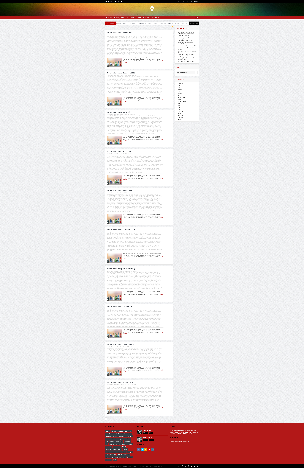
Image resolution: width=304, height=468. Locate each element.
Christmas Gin (143, 38)
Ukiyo (113, 53)
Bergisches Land (110, 433)
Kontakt (196, 1)
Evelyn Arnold (147, 430)
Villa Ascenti (124, 53)
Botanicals (147, 37)
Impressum (181, 1)
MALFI (155, 45)
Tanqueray (139, 52)
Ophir (151, 48)
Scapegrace (152, 50)
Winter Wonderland (113, 54)
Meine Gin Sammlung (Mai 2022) (118, 112)
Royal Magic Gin (121, 50)
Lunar (141, 45)
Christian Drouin (135, 38)
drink (120, 40)
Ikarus (125, 43)
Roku (113, 50)
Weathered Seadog (143, 53)
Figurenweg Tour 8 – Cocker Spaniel (163, 23)
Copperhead (158, 38)
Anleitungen (180, 83)
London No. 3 (117, 45)
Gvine (108, 43)
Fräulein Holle (114, 41)
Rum (179, 107)
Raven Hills (158, 49)
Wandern (180, 119)
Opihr (154, 48)
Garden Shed (128, 41)
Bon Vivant (142, 37)
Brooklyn (114, 38)
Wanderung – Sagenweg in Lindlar (123, 23)
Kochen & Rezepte (182, 101)
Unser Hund (180, 117)
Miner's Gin (135, 46)
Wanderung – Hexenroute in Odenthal (186, 23)
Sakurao (137, 50)
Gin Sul (147, 41)
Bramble (160, 37)
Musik (179, 103)
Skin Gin (121, 52)
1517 (110, 36)
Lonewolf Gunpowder (130, 45)
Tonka (110, 53)
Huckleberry (120, 43)
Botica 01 (156, 37)
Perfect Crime (115, 49)
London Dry (111, 45)
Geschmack (133, 41)
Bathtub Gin (147, 36)
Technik (179, 113)
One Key (143, 48)
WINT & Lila (134, 94)
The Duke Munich (150, 52)
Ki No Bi (114, 44)
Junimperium (153, 43)
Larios (139, 44)
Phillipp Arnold (114, 35)
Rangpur (154, 49)
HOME (110, 17)
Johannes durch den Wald (144, 43)
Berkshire (109, 37)
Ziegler (130, 54)
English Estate (142, 40)
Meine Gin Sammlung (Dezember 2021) (121, 229)
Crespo (108, 40)
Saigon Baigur (132, 50)
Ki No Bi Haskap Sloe (121, 44)
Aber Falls (114, 36)
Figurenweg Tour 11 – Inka (142, 23)
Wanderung (108, 459)
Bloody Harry (119, 37)
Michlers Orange (123, 46)
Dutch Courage (129, 40)
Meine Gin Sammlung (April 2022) (119, 151)
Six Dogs (116, 52)
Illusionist (129, 43)
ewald (149, 40)
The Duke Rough (158, 52)
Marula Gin (112, 46)
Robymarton (109, 50)
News (179, 105)
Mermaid (117, 46)
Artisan (137, 36)
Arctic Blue (133, 36)
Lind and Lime (159, 84)
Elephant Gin (135, 40)
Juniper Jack (109, 44)
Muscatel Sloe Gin (110, 48)
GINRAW (151, 41)
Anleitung (113, 431)
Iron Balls (133, 43)
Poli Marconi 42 (136, 49)
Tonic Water (180, 115)
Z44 (127, 54)
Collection (153, 38)
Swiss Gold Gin (133, 52)
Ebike (179, 91)
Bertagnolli (113, 37)
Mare (158, 45)
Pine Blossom (121, 49)
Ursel (116, 53)
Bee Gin (152, 36)
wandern (129, 457)
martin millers (156, 164)
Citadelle (148, 38)
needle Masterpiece (129, 48)
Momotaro (144, 46)
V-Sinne (120, 53)
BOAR (123, 37)
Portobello (149, 49)
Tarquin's (144, 52)
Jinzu (137, 43)
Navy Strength (118, 48)
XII (125, 54)
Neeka (135, 48)
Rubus (127, 50)
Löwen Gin (137, 45)
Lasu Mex (143, 44)
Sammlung (142, 50)
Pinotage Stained (128, 49)
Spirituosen (133, 35)
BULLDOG (119, 38)
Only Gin (147, 48)
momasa (140, 46)
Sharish (108, 52)
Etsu (146, 40)
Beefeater (156, 36)
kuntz (136, 44)
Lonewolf (123, 45)
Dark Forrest (113, 40)
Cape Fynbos (129, 38)
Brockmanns (109, 38)
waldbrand (136, 53)
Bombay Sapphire (135, 37)
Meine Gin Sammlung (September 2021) (121, 344)
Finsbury (108, 41)
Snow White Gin (126, 52)
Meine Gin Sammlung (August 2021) (120, 382)
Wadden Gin (130, 53)
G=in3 (123, 41)
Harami (111, 43)
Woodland (119, 54)
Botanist (152, 37)
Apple (179, 85)
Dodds (117, 40)
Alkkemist (118, 36)
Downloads (156, 17)
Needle (123, 48)
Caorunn (124, 38)
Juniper (158, 43)
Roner (116, 50)
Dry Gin (123, 40)
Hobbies (147, 17)
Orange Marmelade (149, 88)
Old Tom (139, 48)
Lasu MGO (148, 44)
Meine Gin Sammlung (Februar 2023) (120, 32)
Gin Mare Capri (142, 41)
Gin (130, 35)
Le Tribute (156, 44)
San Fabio (147, 50)
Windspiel (155, 53)
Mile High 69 (129, 46)
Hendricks (115, 43)
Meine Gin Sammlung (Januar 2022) (119, 190)
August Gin (141, 36)
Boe (126, 37)
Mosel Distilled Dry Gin (157, 46)
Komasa (128, 44)
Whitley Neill (150, 53)
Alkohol (122, 36)
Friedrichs (119, 41)
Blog (139, 17)
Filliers (159, 40)
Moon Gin (149, 46)
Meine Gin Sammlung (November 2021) (121, 269)
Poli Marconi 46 (143, 49)
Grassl (155, 41)
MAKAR (151, 45)
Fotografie (131, 17)
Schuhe (179, 109)
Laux (152, 44)
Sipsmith (112, 52)
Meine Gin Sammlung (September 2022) (121, 73)
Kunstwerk (132, 44)
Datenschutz (189, 1)
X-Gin (123, 54)
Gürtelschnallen (181, 97)
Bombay (129, 37)
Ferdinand (156, 40)
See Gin (157, 50)
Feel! (152, 40)
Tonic (108, 53)
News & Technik (120, 17)
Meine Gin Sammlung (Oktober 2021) (120, 306)
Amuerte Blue (127, 36)
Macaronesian (146, 45)
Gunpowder (159, 41)
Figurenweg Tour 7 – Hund (184, 61)
